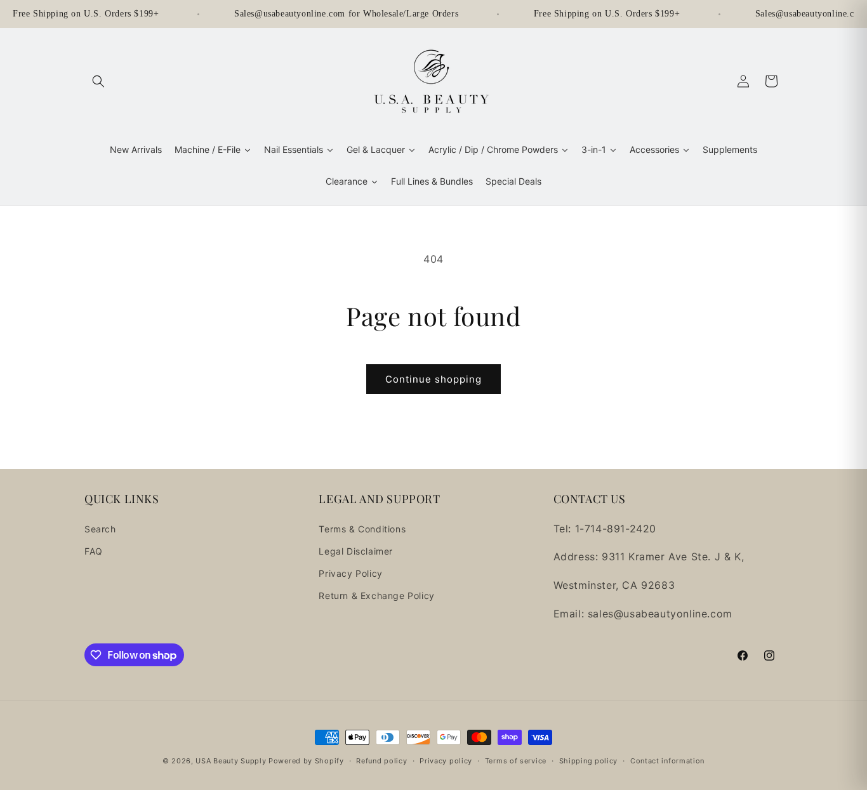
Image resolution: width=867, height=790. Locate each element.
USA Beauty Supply (230, 760)
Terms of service (515, 760)
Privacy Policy (350, 573)
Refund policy (381, 760)
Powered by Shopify (306, 760)
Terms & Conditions (362, 528)
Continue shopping (433, 379)
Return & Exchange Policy (376, 595)
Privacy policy (446, 760)
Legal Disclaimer (356, 551)
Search (100, 528)
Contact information (667, 760)
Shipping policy (588, 760)
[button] (98, 81)
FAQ (93, 551)
